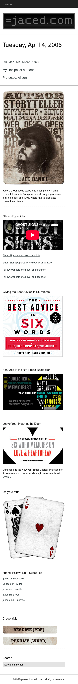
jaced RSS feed (11, 594)
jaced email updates (14, 599)
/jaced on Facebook (13, 578)
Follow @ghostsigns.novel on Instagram (24, 269)
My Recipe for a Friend (19, 69)
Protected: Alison (15, 77)
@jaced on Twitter (12, 583)
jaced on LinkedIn (12, 589)
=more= (7, 476)
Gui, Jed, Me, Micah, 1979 (21, 62)
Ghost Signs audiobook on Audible (21, 255)
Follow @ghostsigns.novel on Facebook (24, 276)
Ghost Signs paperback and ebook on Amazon (28, 262)
